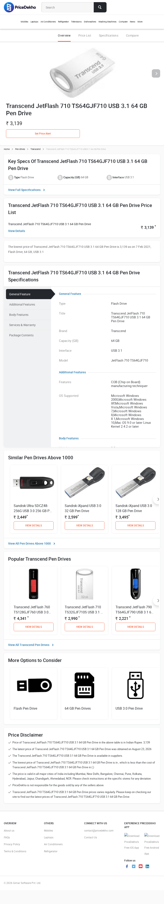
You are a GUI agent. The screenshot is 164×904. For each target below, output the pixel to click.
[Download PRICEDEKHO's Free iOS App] (132, 842)
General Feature (19, 294)
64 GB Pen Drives (78, 708)
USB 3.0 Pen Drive (129, 708)
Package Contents (21, 335)
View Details (16, 231)
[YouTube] (140, 866)
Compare (132, 35)
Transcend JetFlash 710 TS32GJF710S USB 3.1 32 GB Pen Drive (84, 612)
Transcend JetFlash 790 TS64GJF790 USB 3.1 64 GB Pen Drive (134, 612)
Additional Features (22, 304)
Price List (84, 35)
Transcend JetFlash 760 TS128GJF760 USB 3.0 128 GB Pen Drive (32, 612)
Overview (64, 35)
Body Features (18, 315)
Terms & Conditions (15, 851)
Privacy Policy (12, 844)
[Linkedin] (147, 866)
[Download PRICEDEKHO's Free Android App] (152, 845)
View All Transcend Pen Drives (28, 645)
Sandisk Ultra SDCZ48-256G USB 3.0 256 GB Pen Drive (33, 510)
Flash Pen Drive (25, 708)
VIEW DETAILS (33, 525)
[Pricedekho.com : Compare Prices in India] (23, 7)
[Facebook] (126, 866)
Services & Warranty (22, 325)
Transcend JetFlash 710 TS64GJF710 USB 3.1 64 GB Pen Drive (49, 224)
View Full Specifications (24, 190)
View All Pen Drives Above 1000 (29, 543)
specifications (108, 35)
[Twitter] (133, 866)
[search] (100, 7)
